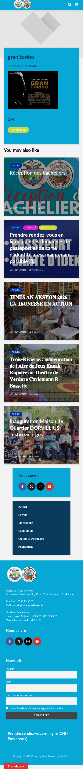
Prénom (10, 668)
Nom (8, 681)
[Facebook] (22, 486)
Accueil (16, 165)
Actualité (30, 228)
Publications (48, 228)
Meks (44, 756)
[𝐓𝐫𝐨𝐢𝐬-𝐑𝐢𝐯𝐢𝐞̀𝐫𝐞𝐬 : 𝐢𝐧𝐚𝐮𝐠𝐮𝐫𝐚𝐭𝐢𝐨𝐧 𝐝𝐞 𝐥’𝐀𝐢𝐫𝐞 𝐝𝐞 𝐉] (41, 373)
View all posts (18, 130)
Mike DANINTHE (18, 208)
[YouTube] (50, 486)
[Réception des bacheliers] (41, 186)
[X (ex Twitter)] (31, 486)
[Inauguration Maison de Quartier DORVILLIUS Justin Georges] (41, 435)
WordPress (65, 756)
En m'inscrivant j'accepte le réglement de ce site (36, 708)
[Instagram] (40, 486)
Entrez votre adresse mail (19, 695)
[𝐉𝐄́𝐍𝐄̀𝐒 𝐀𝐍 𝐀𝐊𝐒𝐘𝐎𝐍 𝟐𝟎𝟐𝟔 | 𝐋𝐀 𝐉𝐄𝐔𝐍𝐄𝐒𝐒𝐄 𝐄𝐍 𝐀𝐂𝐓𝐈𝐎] (41, 311)
